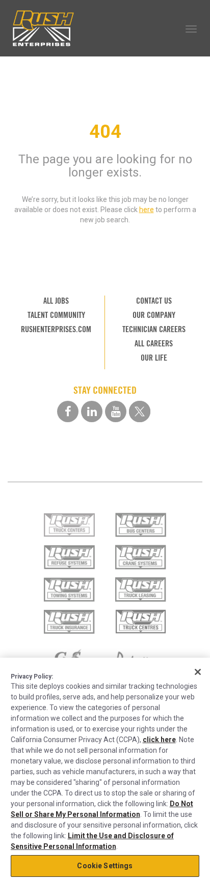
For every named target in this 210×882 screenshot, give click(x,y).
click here (159, 740)
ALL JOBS (56, 301)
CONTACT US (154, 301)
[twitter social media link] (139, 411)
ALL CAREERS (154, 343)
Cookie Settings (105, 866)
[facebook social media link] (67, 411)
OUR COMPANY (154, 315)
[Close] (198, 672)
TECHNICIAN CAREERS (154, 329)
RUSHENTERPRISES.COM (56, 329)
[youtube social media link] (115, 411)
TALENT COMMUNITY (56, 315)
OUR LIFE (154, 358)
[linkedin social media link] (91, 411)
